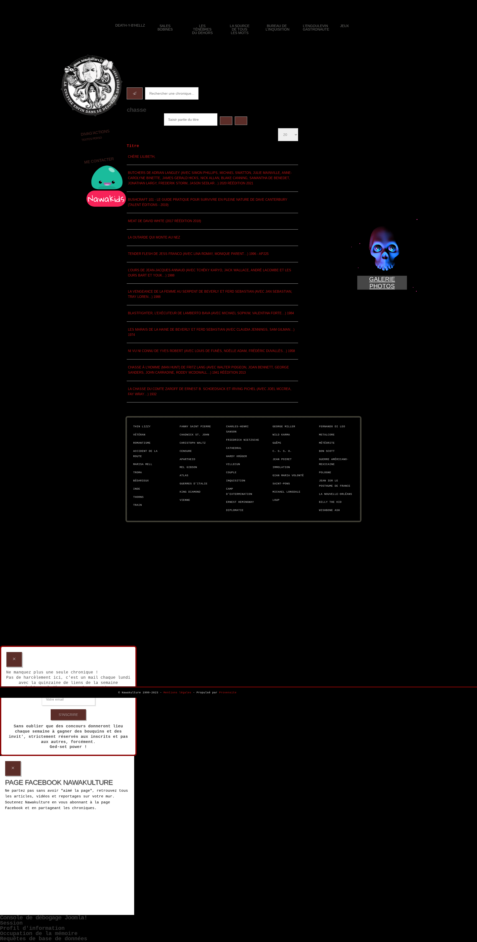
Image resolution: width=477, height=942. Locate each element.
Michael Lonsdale (286, 491)
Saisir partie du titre (143, 120)
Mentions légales (177, 692)
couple (231, 472)
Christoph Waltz (193, 442)
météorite (327, 442)
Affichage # (254, 131)
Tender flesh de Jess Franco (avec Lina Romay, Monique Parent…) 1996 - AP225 (198, 254)
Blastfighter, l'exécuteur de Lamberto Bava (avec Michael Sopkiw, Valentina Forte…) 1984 (211, 313)
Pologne (325, 472)
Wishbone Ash (329, 510)
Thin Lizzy (142, 426)
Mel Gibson (188, 467)
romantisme (142, 442)
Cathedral (234, 448)
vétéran (139, 434)
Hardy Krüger (236, 456)
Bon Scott (327, 451)
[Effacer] (241, 121)
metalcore (327, 434)
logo (91, 85)
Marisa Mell (142, 464)
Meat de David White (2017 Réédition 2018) (164, 221)
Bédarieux (141, 480)
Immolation (281, 467)
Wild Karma (281, 434)
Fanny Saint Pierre (195, 426)
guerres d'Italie (193, 483)
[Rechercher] (226, 121)
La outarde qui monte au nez (154, 237)
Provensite (228, 692)
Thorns (138, 497)
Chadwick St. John (194, 434)
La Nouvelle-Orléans (335, 494)
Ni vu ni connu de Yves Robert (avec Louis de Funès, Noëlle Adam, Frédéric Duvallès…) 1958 (211, 351)
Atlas (184, 475)
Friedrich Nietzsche (242, 439)
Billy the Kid (330, 502)
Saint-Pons (281, 483)
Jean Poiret (282, 459)
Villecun (233, 464)
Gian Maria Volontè (288, 475)
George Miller (284, 426)
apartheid (187, 459)
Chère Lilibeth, (141, 156)
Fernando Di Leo (332, 426)
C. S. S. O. (282, 451)
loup (276, 500)
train (137, 505)
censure (186, 451)
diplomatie (234, 510)
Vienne (185, 500)
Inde (136, 488)
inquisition (235, 480)
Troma (137, 472)
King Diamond (190, 491)
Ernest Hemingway (240, 502)
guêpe (277, 442)
